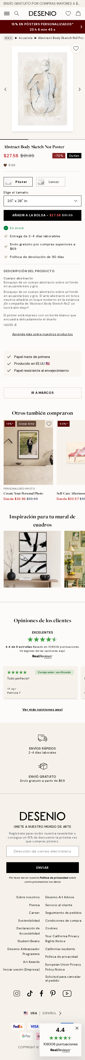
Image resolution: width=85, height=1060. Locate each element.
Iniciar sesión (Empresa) (21, 969)
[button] (60, 1040)
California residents (60, 949)
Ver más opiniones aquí (42, 709)
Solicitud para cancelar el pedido (63, 978)
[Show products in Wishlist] (68, 13)
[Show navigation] (7, 13)
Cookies (51, 928)
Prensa (34, 905)
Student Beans (28, 941)
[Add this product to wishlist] (75, 48)
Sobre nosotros (28, 897)
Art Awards (31, 962)
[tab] (14, 138)
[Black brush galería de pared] (32, 559)
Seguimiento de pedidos (63, 913)
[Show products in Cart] (78, 13)
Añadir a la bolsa (42, 215)
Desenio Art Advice (59, 897)
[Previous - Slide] (5, 89)
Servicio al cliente (59, 905)
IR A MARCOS (42, 393)
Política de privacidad (54, 878)
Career (34, 913)
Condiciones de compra (63, 921)
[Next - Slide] (79, 89)
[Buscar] (17, 13)
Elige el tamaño (16, 192)
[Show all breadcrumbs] (8, 38)
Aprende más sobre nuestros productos (42, 334)
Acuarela (26, 38)
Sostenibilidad (29, 921)
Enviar (42, 868)
